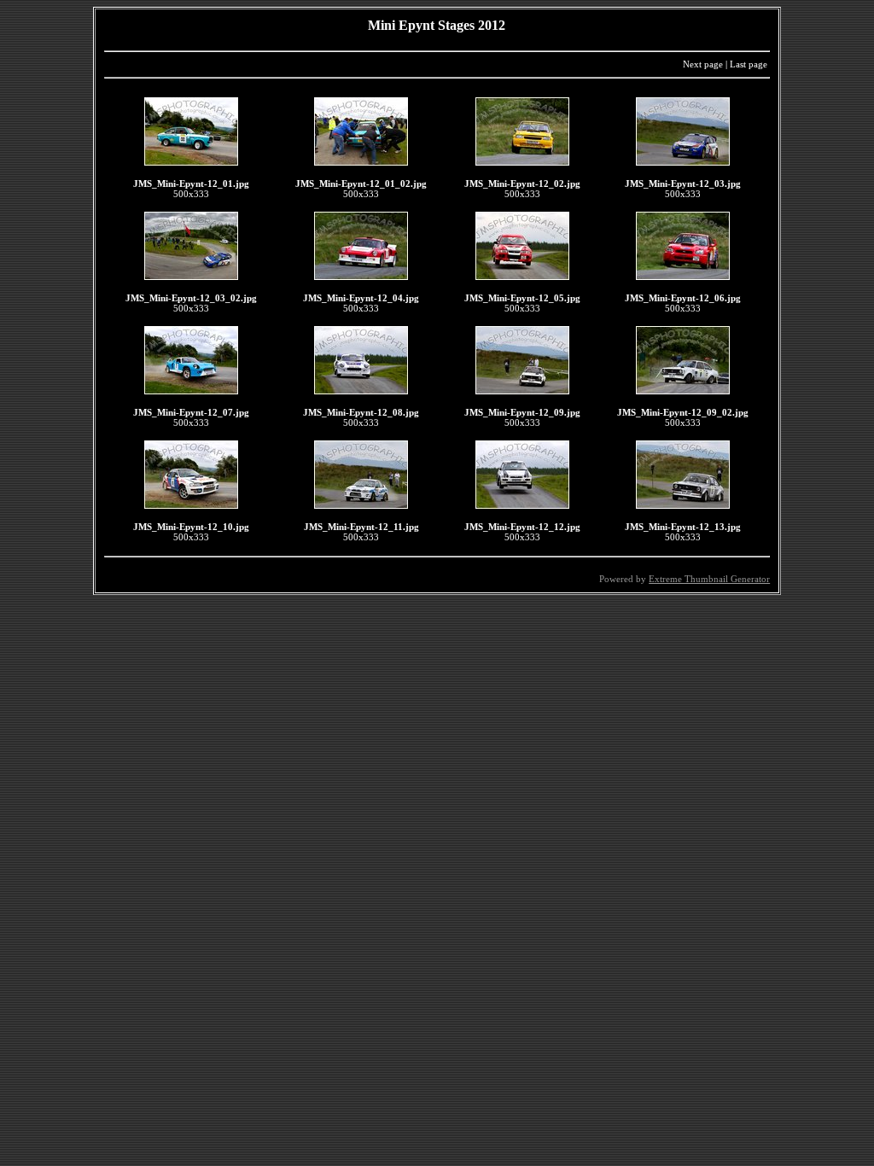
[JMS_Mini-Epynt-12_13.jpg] (683, 505)
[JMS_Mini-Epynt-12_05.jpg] (522, 276)
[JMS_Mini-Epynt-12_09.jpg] (522, 391)
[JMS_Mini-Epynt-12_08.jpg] (361, 391)
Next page (703, 64)
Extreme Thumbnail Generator (709, 579)
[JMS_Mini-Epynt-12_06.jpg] (683, 276)
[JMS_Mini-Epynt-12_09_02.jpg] (683, 391)
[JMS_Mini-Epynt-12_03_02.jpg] (191, 276)
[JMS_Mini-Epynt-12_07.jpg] (191, 391)
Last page (748, 64)
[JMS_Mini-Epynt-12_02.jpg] (522, 162)
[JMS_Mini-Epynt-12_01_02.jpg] (361, 162)
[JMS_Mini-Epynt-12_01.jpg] (191, 162)
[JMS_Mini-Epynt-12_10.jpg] (191, 505)
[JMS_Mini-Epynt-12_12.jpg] (522, 505)
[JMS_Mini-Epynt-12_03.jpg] (683, 162)
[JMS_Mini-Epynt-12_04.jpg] (361, 276)
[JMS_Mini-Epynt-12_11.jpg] (361, 505)
